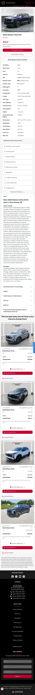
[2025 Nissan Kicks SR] (17, 511)
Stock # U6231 (5, 526)
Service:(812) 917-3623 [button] (18, 596)
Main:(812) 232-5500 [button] (19, 592)
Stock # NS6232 (6, 408)
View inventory (17, 609)
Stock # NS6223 (6, 467)
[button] (26, 2)
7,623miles (29, 530)
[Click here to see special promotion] (17, 6)
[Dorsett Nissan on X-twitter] (16, 576)
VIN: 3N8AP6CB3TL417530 (26, 408)
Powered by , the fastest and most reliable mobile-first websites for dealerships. (17, 687)
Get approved (17, 627)
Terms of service (17, 640)
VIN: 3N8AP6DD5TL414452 (26, 467)
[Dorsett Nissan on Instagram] (23, 576)
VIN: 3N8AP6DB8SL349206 (26, 526)
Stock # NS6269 (6, 349)
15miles (30, 471)
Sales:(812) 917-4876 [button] (19, 594)
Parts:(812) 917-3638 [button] (19, 598)
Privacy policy (17, 636)
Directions (17, 618)
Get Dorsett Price (10, 373)
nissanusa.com (17, 646)
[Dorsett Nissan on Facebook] (12, 576)
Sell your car (17, 622)
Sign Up (17, 676)
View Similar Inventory (17, 54)
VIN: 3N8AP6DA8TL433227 (26, 349)
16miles (30, 353)
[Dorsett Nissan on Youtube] (19, 576)
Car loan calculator (17, 631)
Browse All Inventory (17, 50)
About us (17, 614)
